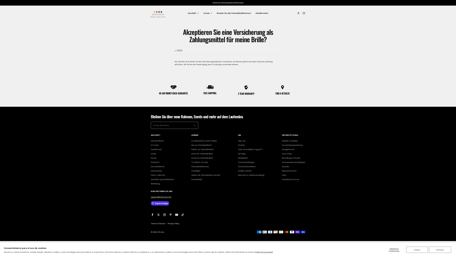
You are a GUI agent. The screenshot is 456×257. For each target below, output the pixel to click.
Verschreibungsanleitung (292, 145)
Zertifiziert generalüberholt (162, 179)
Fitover (154, 158)
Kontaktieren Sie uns (290, 179)
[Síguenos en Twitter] (158, 214)
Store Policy (287, 153)
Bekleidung (155, 183)
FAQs (284, 175)
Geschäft (192, 13)
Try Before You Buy (199, 162)
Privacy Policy (173, 223)
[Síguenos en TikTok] (182, 214)
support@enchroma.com (161, 197)
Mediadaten (243, 158)
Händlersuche (262, 13)
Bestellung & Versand (291, 158)
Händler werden (245, 171)
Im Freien (155, 145)
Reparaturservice (289, 171)
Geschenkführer (157, 141)
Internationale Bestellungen (293, 162)
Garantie (285, 166)
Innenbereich (156, 149)
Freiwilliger (195, 171)
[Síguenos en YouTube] (176, 214)
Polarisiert (155, 162)
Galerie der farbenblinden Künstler (205, 175)
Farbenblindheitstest (200, 166)
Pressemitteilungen (246, 162)
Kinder (153, 153)
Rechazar (440, 250)
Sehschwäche (156, 171)
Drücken (241, 145)
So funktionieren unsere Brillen (204, 141)
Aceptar (417, 250)
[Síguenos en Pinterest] (170, 214)
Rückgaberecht (288, 149)
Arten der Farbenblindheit (202, 153)
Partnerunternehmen (247, 166)
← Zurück (178, 50)
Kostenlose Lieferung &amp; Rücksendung (228, 3)
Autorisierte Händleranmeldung (251, 175)
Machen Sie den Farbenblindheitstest (234, 13)
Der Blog (241, 153)
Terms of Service (158, 223)
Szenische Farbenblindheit (202, 158)
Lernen (206, 13)
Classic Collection (158, 175)
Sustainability (196, 179)
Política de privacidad (264, 252)
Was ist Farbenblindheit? (201, 145)
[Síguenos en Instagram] (164, 214)
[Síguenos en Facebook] (152, 214)
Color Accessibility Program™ (250, 149)
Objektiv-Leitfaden (290, 141)
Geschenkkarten (157, 166)
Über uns (242, 141)
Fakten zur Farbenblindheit (202, 149)
